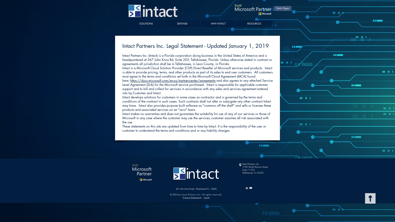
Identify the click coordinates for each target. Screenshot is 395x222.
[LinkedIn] (246, 187)
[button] (254, 24)
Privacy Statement (192, 197)
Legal (207, 197)
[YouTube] (250, 187)
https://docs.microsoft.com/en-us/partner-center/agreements (173, 80)
